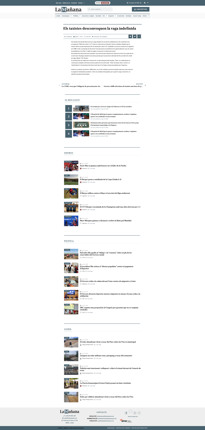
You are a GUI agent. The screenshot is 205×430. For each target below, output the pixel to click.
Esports (111, 16)
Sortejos (128, 16)
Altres (145, 16)
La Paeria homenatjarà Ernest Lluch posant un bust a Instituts (105, 383)
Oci (103, 16)
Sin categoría (103, 36)
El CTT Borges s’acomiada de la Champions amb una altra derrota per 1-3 (110, 207)
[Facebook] (126, 413)
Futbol (66, 175)
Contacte (74, 3)
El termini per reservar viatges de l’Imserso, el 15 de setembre (111, 106)
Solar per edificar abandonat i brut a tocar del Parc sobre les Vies (106, 397)
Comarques (66, 16)
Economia (120, 16)
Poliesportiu (68, 161)
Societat (98, 16)
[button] (130, 36)
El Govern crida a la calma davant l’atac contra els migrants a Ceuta (108, 281)
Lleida (58, 16)
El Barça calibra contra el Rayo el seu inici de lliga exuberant (105, 193)
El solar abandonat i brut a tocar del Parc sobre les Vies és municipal (108, 342)
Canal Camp (137, 16)
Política (75, 16)
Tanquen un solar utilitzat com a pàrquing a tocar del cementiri (106, 356)
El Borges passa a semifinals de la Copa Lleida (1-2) (100, 179)
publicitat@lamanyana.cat (106, 421)
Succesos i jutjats (88, 16)
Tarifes (80, 3)
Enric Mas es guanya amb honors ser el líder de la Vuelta (103, 166)
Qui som (58, 3)
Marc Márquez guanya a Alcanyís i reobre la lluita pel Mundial (105, 221)
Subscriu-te (66, 3)
